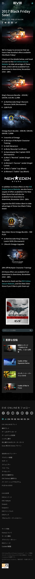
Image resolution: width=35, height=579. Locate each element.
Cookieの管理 (6, 546)
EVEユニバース (7, 497)
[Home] (17, 5)
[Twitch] (17, 413)
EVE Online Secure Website (17, 187)
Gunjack (4, 504)
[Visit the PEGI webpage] (5, 566)
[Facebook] (3, 413)
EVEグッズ (5, 515)
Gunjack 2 (5, 508)
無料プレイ (5, 428)
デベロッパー (6, 471)
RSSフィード (6, 543)
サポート (5, 461)
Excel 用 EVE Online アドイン (11, 446)
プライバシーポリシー (9, 540)
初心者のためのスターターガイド (13, 442)
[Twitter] (8, 413)
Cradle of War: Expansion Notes (24, 362)
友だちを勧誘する (8, 475)
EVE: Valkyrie (6, 501)
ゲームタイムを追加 (8, 435)
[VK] (31, 413)
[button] (32, 3)
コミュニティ (6, 464)
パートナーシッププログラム (11, 482)
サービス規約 (6, 536)
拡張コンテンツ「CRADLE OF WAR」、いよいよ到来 (24, 348)
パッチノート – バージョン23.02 (24, 374)
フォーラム (5, 468)
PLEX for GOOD (7, 485)
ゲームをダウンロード (9, 432)
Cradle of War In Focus (23, 386)
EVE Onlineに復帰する (9, 478)
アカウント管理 (7, 457)
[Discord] (22, 413)
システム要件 (6, 439)
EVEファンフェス (7, 511)
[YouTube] (12, 413)
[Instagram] (27, 413)
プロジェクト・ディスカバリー (12, 518)
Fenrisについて (7, 533)
